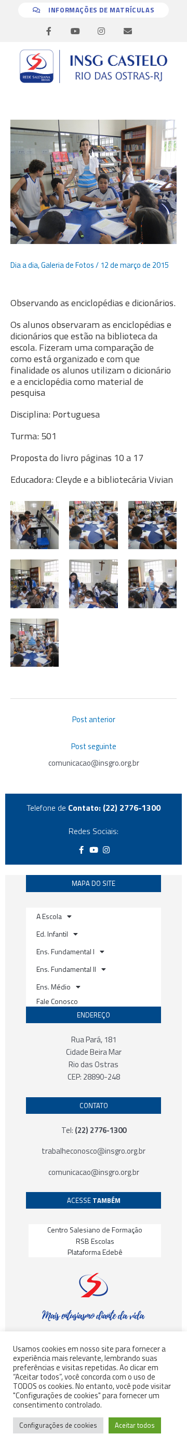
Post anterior (93, 719)
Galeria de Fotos (67, 265)
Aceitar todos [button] (135, 1425)
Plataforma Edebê (95, 1251)
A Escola (49, 916)
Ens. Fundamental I (65, 951)
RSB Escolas (95, 1241)
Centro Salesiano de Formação (94, 1229)
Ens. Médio (53, 986)
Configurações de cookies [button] (58, 1425)
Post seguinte (93, 746)
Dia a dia (24, 265)
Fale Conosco (57, 1001)
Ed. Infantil (52, 933)
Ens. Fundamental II (66, 969)
